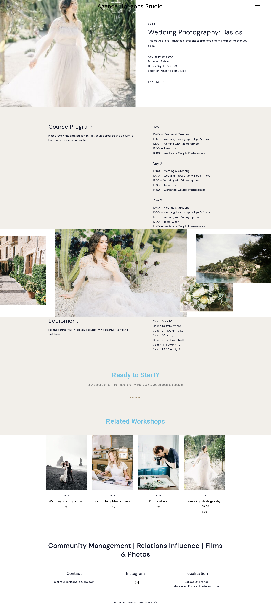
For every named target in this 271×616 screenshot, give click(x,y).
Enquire (153, 82)
